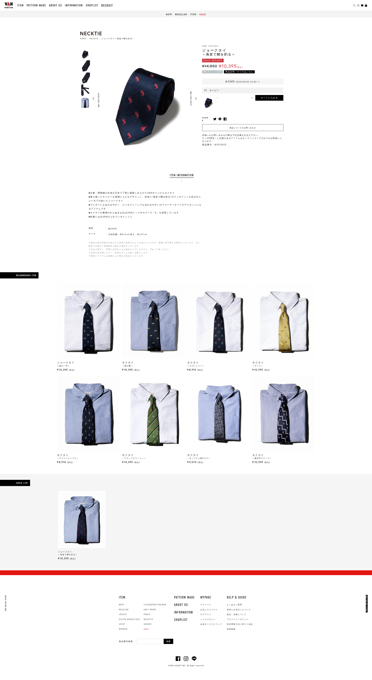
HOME (83, 38)
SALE (202, 14)
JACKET (123, 614)
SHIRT (122, 624)
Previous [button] (93, 98)
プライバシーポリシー (238, 619)
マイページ (205, 605)
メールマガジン (208, 619)
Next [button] (196, 98)
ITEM (193, 14)
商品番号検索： (127, 641)
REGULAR (181, 14)
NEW (169, 14)
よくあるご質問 (234, 605)
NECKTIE (148, 619)
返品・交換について (236, 614)
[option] (85, 54)
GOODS (148, 624)
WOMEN (123, 629)
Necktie (94, 38)
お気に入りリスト (209, 610)
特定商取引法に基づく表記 (240, 624)
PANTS (147, 614)
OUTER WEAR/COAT (129, 619)
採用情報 (231, 629)
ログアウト (205, 614)
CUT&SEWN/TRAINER (155, 604)
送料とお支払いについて (239, 610)
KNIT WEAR (150, 609)
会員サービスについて (211, 624)
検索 (168, 641)
